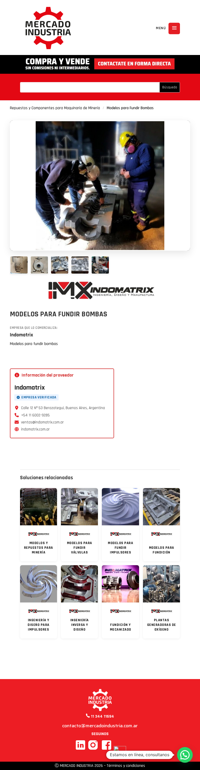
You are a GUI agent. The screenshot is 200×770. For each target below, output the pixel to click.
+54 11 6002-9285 (35, 415)
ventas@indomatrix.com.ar (42, 422)
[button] (185, 755)
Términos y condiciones (126, 765)
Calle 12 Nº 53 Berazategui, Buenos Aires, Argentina (63, 407)
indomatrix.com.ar (35, 429)
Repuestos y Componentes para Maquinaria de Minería (55, 108)
